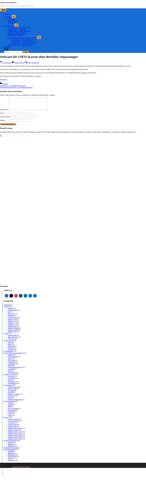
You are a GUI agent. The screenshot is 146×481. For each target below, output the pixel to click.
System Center (12, 424)
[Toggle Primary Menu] (3, 10)
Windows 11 (12, 321)
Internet (10, 365)
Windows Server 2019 (15, 435)
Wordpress (11, 460)
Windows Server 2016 (15, 433)
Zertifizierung (12, 383)
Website (2, 120)
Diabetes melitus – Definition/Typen (19, 28)
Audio (10, 358)
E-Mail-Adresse (5, 117)
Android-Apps (12, 387)
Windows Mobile (13, 328)
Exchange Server (13, 421)
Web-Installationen (10, 449)
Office (10, 392)
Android (10, 308)
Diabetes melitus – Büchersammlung (19, 31)
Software (5, 84)
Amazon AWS (12, 335)
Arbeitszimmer (12, 356)
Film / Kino (11, 360)
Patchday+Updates (14, 394)
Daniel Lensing (19, 63)
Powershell (11, 410)
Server (6, 417)
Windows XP (12, 331)
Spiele (10, 398)
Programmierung (9, 401)
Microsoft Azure (13, 337)
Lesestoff (11, 369)
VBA (9, 414)
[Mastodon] (30, 295)
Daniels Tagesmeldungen (8, 2)
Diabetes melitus (9, 26)
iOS (9, 312)
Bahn (9, 344)
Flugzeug (11, 348)
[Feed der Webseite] (6, 295)
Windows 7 (11, 323)
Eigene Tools (12, 389)
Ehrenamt (11, 23)
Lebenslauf (11, 19)
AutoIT (10, 403)
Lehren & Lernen (9, 374)
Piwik (10, 458)
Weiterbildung (12, 21)
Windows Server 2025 (15, 439)
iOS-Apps (11, 390)
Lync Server (12, 423)
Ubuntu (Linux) (13, 317)
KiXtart (10, 405)
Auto (9, 342)
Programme (7, 385)
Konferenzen (12, 378)
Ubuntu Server (12, 426)
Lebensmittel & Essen (15, 367)
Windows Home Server (15, 428)
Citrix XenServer (13, 419)
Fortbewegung (8, 340)
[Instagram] (16, 295)
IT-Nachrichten (9, 351)
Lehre (10, 380)
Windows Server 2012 (15, 431)
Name (2, 113)
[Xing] (20, 295)
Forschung (11, 376)
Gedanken (11, 362)
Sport (9, 371)
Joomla (10, 451)
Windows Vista (12, 330)
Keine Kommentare (33, 63)
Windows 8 (11, 324)
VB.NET (11, 412)
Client (6, 306)
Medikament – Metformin (16, 35)
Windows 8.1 (12, 326)
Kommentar (4, 109)
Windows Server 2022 (15, 437)
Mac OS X (11, 314)
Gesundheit (11, 364)
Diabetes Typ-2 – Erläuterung (17, 29)
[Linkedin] (25, 295)
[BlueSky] (35, 295)
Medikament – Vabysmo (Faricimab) (23, 43)
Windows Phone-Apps (15, 399)
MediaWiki (11, 455)
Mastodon (11, 453)
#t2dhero (11, 355)
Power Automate (13, 408)
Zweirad (10, 349)
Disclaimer (7, 47)
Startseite (7, 14)
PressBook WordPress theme (21, 467)
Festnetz (10, 442)
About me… (8, 17)
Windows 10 (12, 319)
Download (3, 79)
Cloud (6, 333)
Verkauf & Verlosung (10, 448)
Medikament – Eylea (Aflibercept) (22, 40)
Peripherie (11, 315)
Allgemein (7, 305)
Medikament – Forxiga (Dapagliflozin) (20, 45)
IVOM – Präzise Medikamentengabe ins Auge (22, 38)
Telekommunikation (10, 440)
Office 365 (11, 339)
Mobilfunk (11, 446)
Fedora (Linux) (12, 310)
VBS (9, 415)
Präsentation (12, 381)
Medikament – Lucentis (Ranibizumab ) (24, 42)
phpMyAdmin (12, 456)
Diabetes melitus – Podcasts (16, 33)
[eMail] (11, 295)
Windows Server (13, 430)
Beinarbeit (11, 346)
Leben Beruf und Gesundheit (13, 353)
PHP (9, 406)
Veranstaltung (12, 373)
